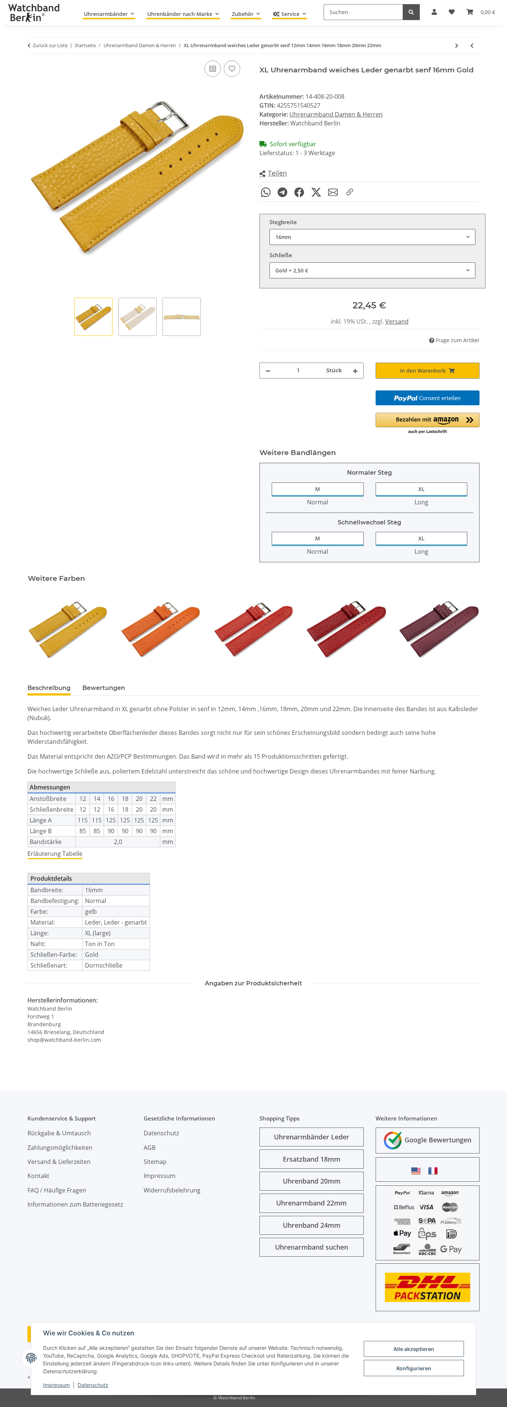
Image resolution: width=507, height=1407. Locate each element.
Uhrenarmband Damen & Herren (336, 114)
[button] (273, 173)
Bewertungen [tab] (103, 687)
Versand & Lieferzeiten (59, 1162)
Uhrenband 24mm (311, 1225)
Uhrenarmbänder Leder (311, 1136)
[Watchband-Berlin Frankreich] (435, 1170)
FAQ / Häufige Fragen (56, 1190)
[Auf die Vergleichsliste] (213, 68)
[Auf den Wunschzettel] (232, 68)
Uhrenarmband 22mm (311, 1202)
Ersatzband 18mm (311, 1159)
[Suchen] (411, 12)
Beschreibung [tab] (49, 687)
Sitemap (155, 1162)
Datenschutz (93, 1385)
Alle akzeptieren (413, 1349)
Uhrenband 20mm (311, 1181)
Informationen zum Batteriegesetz (75, 1204)
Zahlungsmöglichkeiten (59, 1147)
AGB (150, 1147)
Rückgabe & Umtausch (59, 1133)
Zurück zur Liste (50, 45)
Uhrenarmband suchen (311, 1247)
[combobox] (372, 237)
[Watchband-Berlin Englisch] (418, 1170)
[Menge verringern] (268, 370)
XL (421, 489)
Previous (40, 629)
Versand (397, 321)
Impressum (56, 1385)
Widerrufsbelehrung (172, 1190)
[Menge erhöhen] (355, 370)
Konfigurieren (413, 1368)
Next (467, 629)
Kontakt (38, 1176)
